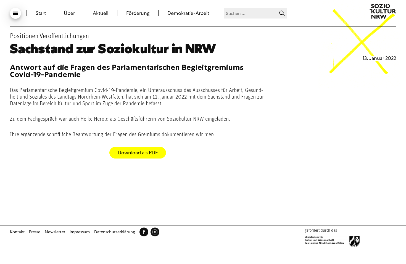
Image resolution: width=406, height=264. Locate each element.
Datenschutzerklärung (114, 232)
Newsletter (55, 232)
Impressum (80, 232)
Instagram (155, 232)
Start (41, 13)
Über (69, 13)
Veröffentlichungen (64, 36)
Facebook (143, 232)
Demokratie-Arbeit (188, 13)
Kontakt (17, 232)
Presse (34, 232)
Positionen (24, 36)
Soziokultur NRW (383, 11)
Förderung (137, 13)
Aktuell (100, 13)
